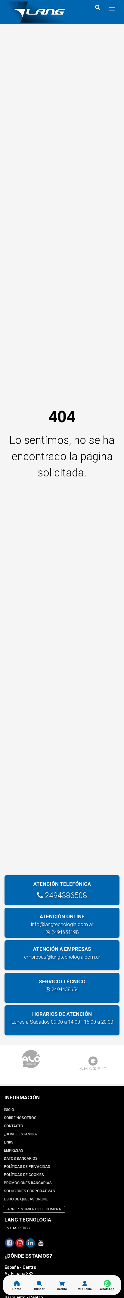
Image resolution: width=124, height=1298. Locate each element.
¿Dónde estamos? (21, 1134)
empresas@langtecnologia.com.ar (62, 957)
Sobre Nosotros (20, 1118)
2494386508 (65, 895)
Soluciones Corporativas (29, 1191)
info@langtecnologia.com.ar (62, 924)
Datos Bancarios (21, 1158)
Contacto (13, 1126)
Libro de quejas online (26, 1199)
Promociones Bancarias (28, 1183)
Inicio (9, 1110)
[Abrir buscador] (97, 7)
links (9, 1142)
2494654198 (64, 932)
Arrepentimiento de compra (34, 1209)
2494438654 (64, 989)
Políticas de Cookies (24, 1175)
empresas (13, 1150)
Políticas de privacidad (27, 1167)
